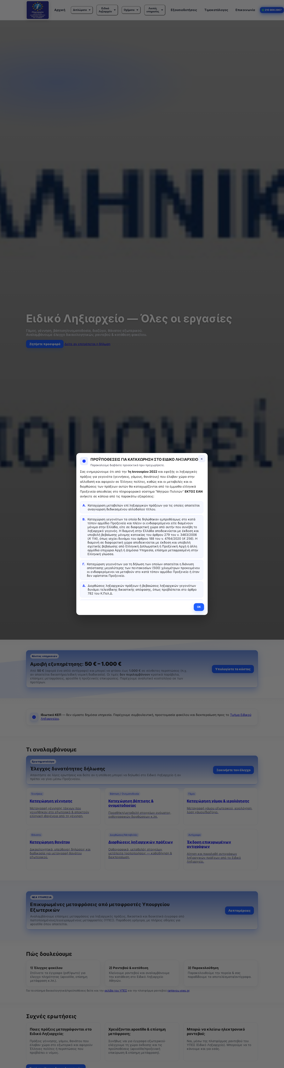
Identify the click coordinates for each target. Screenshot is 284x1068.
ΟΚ (199, 607)
